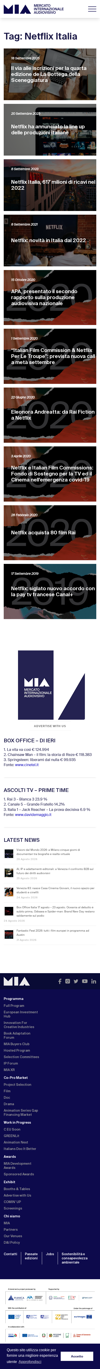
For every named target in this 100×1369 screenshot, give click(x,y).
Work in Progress (17, 1122)
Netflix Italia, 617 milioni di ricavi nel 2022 (53, 185)
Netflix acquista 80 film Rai (43, 532)
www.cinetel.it (27, 765)
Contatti (10, 1254)
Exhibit (9, 1182)
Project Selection (17, 1085)
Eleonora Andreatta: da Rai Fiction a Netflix (53, 415)
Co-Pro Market (16, 1078)
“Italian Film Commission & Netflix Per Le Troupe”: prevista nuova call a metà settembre (53, 356)
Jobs (50, 1254)
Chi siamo (12, 1216)
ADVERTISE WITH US (50, 726)
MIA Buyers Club (17, 1044)
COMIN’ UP (12, 1202)
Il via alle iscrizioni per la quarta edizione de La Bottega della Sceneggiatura (49, 74)
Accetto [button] (77, 1356)
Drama (9, 1104)
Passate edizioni (31, 1256)
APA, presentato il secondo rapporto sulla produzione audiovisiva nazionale (44, 297)
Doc (7, 1097)
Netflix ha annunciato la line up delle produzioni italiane (48, 129)
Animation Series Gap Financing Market (21, 1112)
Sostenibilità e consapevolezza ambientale (74, 1258)
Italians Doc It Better (20, 1149)
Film (7, 1091)
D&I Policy (12, 1242)
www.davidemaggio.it (33, 815)
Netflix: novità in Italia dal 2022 (48, 240)
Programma (13, 999)
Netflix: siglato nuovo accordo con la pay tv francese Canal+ (53, 591)
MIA (7, 1223)
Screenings (13, 1208)
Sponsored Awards (19, 1174)
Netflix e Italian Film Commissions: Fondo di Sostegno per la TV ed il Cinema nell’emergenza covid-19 (52, 473)
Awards (10, 1157)
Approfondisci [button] (30, 1362)
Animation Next (16, 1142)
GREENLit (11, 1136)
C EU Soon (12, 1129)
